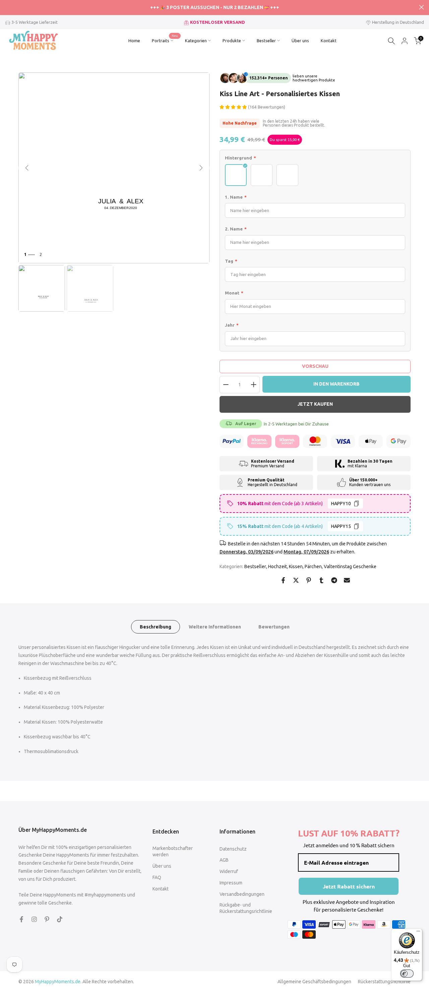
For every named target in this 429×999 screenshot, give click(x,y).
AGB (224, 860)
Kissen (296, 566)
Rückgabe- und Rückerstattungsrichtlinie (246, 908)
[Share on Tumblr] (321, 580)
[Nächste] (201, 167)
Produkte (232, 40)
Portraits (165, 40)
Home (134, 40)
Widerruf (229, 871)
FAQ (156, 877)
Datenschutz (233, 849)
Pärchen (313, 566)
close (7, 7)
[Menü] (418, 933)
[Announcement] (214, 8)
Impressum (231, 882)
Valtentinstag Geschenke (350, 566)
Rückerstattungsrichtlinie (384, 981)
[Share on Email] (347, 580)
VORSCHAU (315, 366)
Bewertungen (274, 626)
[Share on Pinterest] (309, 580)
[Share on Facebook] (283, 580)
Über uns (300, 40)
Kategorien (196, 40)
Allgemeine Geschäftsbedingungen (314, 981)
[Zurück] (26, 167)
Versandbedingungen (242, 894)
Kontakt (328, 40)
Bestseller (266, 40)
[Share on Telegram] (334, 580)
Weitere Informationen (215, 626)
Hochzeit (277, 566)
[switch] (407, 974)
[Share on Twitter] (296, 580)
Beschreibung (155, 626)
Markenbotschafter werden (172, 852)
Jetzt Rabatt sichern (349, 886)
